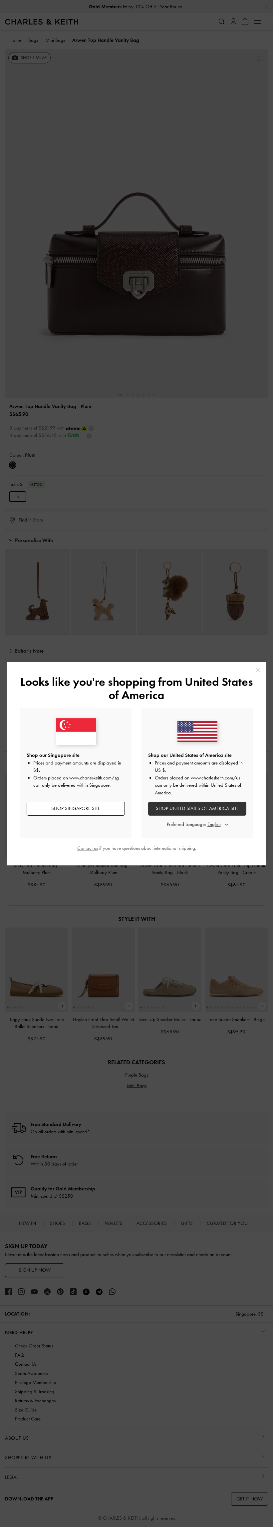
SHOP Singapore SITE (75, 808)
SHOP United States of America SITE (197, 808)
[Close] (258, 670)
